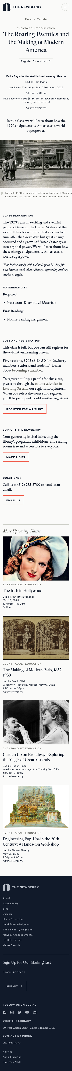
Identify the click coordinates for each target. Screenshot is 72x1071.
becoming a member (27, 370)
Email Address (14, 971)
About (6, 898)
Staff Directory (12, 939)
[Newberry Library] (21, 895)
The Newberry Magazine (18, 929)
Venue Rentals (11, 945)
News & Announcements (18, 934)
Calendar (42, 19)
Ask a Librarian (12, 1056)
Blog (5, 908)
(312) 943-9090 (11, 1042)
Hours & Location (13, 919)
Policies (7, 1051)
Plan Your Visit (12, 1062)
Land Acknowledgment (17, 924)
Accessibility (10, 903)
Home (28, 19)
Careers (8, 913)
